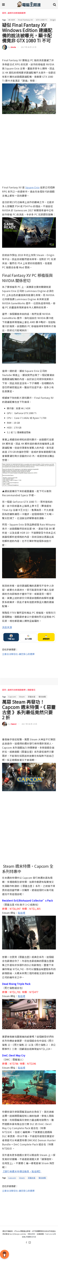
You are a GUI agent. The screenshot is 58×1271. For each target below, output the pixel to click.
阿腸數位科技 (31, 1236)
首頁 (4, 12)
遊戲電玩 (31, 689)
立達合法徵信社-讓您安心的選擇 (18, 654)
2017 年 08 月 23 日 (28, 47)
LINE (53, 54)
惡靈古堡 (31, 696)
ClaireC (14, 724)
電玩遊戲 (42, 696)
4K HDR (11, 20)
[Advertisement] (29, 665)
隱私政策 (31, 1234)
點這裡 (21, 913)
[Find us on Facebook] (26, 1242)
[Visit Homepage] (29, 4)
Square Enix (32, 187)
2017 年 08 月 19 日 (29, 724)
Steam (22, 696)
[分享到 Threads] (48, 54)
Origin (53, 20)
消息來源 (7, 627)
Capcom (12, 696)
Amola (13, 47)
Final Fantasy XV (25, 20)
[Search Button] (54, 4)
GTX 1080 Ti (41, 20)
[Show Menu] (3, 4)
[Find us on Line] (30, 1242)
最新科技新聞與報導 (17, 12)
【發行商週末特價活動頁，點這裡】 (22, 1171)
